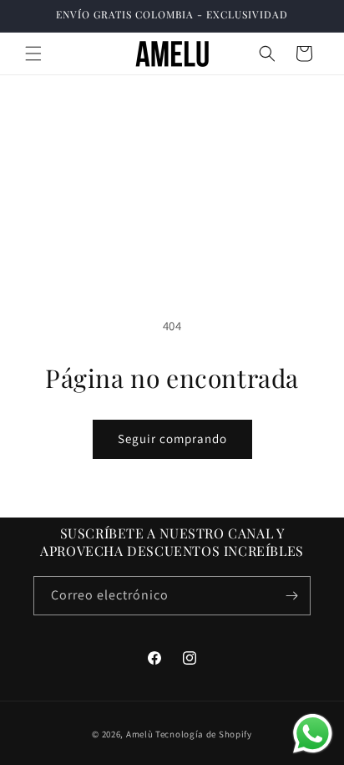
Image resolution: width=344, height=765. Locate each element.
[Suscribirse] (291, 595)
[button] (33, 53)
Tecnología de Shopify (203, 734)
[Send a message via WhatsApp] (313, 734)
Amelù (140, 734)
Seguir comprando (172, 438)
